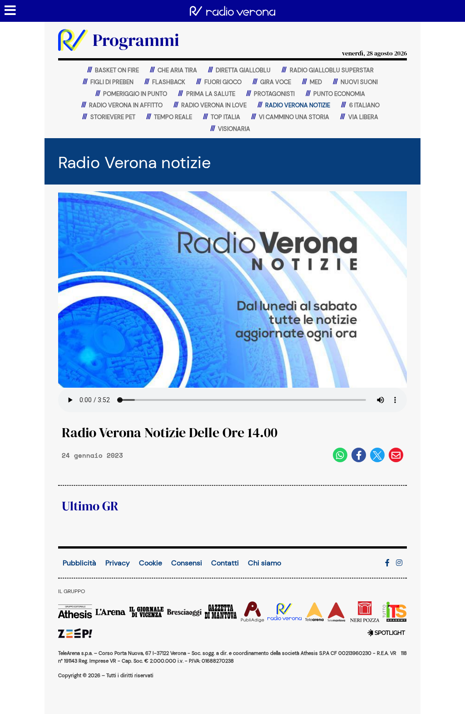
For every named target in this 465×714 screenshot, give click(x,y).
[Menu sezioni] (10, 11)
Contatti (225, 563)
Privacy (117, 563)
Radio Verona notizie (134, 162)
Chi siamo (264, 563)
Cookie (150, 563)
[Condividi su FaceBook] (358, 455)
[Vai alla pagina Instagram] (399, 563)
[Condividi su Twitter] (377, 455)
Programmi (136, 40)
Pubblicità (79, 563)
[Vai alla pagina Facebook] (387, 563)
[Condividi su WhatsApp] (340, 455)
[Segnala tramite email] (396, 455)
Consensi (186, 563)
